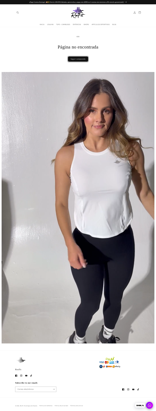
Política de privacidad (61, 405)
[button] (17, 12)
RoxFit (22, 406)
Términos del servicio (76, 405)
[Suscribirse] (53, 389)
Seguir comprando (78, 59)
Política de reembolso (46, 405)
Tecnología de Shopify (30, 406)
